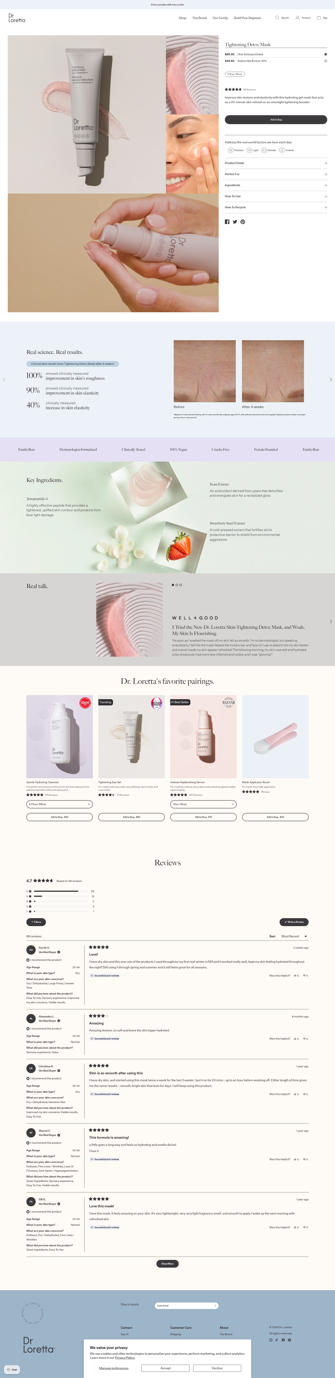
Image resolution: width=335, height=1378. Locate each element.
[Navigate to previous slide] (4, 379)
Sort (272, 936)
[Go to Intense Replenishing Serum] (203, 736)
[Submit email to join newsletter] (214, 1305)
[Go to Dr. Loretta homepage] (34, 17)
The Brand (226, 1334)
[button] (240, 89)
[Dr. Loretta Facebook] (283, 1340)
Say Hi (125, 1334)
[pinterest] (242, 221)
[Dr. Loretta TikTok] (277, 1339)
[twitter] (235, 222)
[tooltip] (104, 975)
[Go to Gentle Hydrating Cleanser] (59, 736)
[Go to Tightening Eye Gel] (131, 736)
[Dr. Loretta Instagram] (270, 1340)
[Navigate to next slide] (331, 379)
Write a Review (298, 923)
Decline (217, 1368)
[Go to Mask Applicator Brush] (275, 736)
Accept (166, 1368)
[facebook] (227, 221)
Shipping (175, 1334)
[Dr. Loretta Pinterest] (289, 1340)
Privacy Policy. (125, 1358)
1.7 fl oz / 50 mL (235, 74)
